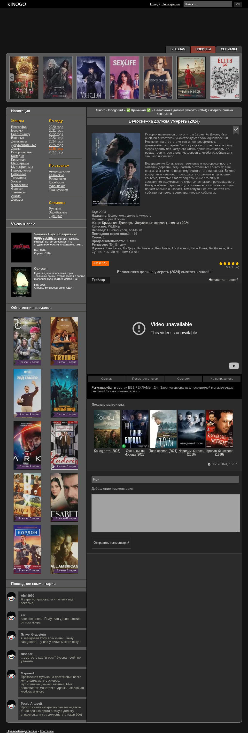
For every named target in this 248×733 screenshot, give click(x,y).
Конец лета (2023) (107, 451)
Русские (55, 209)
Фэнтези (17, 188)
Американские (59, 171)
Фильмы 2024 (179, 223)
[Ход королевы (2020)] (158, 77)
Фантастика (19, 185)
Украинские (57, 186)
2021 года (56, 130)
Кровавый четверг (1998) (219, 452)
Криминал (109, 223)
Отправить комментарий (111, 542)
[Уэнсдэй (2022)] (91, 77)
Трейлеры (18, 192)
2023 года (56, 138)
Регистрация (171, 4)
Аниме (16, 196)
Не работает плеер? (223, 280)
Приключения (21, 170)
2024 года (56, 141)
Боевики (17, 130)
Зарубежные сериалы (151, 223)
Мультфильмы (22, 167)
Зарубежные (58, 212)
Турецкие (55, 216)
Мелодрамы (20, 163)
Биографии (19, 127)
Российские (57, 179)
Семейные (18, 174)
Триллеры (126, 223)
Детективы (19, 141)
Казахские (56, 175)
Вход (154, 4)
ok (238, 4)
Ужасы (16, 181)
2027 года (56, 152)
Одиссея (40, 268)
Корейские (56, 182)
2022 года (56, 134)
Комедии (17, 156)
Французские (58, 189)
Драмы (16, 148)
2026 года (56, 148)
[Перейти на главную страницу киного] (17, 4)
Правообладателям (22, 731)
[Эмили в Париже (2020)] (191, 77)
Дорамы (17, 199)
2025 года (56, 145)
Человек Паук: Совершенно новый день (55, 236)
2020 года (56, 127)
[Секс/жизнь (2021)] (124, 77)
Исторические (21, 152)
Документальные (23, 145)
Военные (17, 138)
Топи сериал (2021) (163, 451)
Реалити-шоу (20, 134)
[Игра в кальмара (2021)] (24, 77)
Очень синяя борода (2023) (135, 452)
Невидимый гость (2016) (191, 452)
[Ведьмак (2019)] (58, 77)
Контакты (47, 731)
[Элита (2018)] (225, 77)
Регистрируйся (102, 387)
